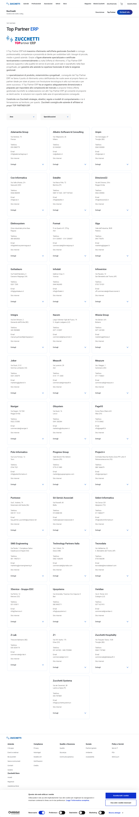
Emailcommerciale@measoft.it (62, 381)
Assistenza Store (13, 786)
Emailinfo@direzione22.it (102, 198)
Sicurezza (63, 752)
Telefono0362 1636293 (58, 557)
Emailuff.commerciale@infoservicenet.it (107, 290)
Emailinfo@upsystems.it (59, 610)
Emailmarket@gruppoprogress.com (63, 473)
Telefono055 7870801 (57, 694)
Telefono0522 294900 (99, 192)
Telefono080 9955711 (57, 603)
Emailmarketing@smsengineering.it (21, 564)
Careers (10, 770)
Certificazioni (38, 761)
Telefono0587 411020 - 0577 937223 (62, 192)
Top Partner (111, 12)
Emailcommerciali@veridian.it (103, 610)
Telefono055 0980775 (15, 146)
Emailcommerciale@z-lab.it (18, 653)
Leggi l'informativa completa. (78, 800)
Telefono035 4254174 (15, 646)
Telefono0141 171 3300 (58, 374)
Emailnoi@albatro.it (58, 153)
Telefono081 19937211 (16, 557)
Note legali (37, 752)
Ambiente (89, 752)
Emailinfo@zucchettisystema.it (62, 701)
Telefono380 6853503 (15, 237)
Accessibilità (90, 757)
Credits (36, 765)
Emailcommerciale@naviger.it (19, 427)
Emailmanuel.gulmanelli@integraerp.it (22, 336)
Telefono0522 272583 (15, 420)
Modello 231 (38, 757)
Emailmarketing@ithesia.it (102, 336)
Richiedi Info (125, 12)
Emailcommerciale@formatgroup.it (63, 244)
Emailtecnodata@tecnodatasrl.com (105, 564)
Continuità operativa (67, 757)
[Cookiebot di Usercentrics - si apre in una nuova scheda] (14, 812)
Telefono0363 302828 (99, 146)
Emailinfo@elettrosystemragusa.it (21, 244)
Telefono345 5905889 (15, 329)
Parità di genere (91, 748)
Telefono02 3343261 (57, 146)
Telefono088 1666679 (99, 466)
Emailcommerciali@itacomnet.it (62, 336)
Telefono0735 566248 (99, 557)
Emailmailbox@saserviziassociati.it (63, 518)
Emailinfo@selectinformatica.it (104, 518)
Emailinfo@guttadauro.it (17, 290)
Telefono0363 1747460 (100, 649)
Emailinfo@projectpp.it (101, 473)
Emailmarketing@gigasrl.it (102, 244)
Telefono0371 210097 (57, 329)
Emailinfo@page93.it (100, 427)
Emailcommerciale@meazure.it (104, 381)
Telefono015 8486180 (57, 512)
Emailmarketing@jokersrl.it (18, 381)
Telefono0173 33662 (99, 420)
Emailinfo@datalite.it (58, 198)
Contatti (10, 765)
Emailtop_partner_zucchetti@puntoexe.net (24, 518)
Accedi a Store (132, 4)
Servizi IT (115, 748)
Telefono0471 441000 (99, 329)
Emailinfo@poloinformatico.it (19, 473)
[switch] (62, 812)
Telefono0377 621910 (99, 603)
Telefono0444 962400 (57, 283)
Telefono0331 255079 (15, 374)
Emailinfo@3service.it (16, 610)
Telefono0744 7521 (14, 466)
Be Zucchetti (12, 757)
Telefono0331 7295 (14, 283)
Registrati (11, 782)
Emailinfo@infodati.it (58, 290)
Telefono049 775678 (99, 237)
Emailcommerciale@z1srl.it (60, 656)
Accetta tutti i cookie (121, 795)
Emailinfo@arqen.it (100, 153)
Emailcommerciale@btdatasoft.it (105, 656)
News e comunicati (14, 761)
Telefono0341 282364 (57, 420)
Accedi (10, 777)
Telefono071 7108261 (99, 374)
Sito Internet (15, 158)
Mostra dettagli (114, 813)
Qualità (62, 748)
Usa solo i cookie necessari (121, 803)
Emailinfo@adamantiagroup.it (19, 153)
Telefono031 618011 (15, 603)
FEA (113, 752)
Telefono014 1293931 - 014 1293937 (62, 237)
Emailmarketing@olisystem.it (61, 427)
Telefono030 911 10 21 (16, 512)
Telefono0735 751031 (99, 283)
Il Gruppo (11, 748)
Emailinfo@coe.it (15, 198)
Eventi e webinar (13, 752)
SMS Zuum (115, 757)
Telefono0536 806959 (15, 192)
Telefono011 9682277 (99, 512)
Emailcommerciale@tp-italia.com (62, 564)
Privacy (36, 748)
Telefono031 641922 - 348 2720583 (62, 649)
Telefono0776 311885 (57, 466)
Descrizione (100, 12)
